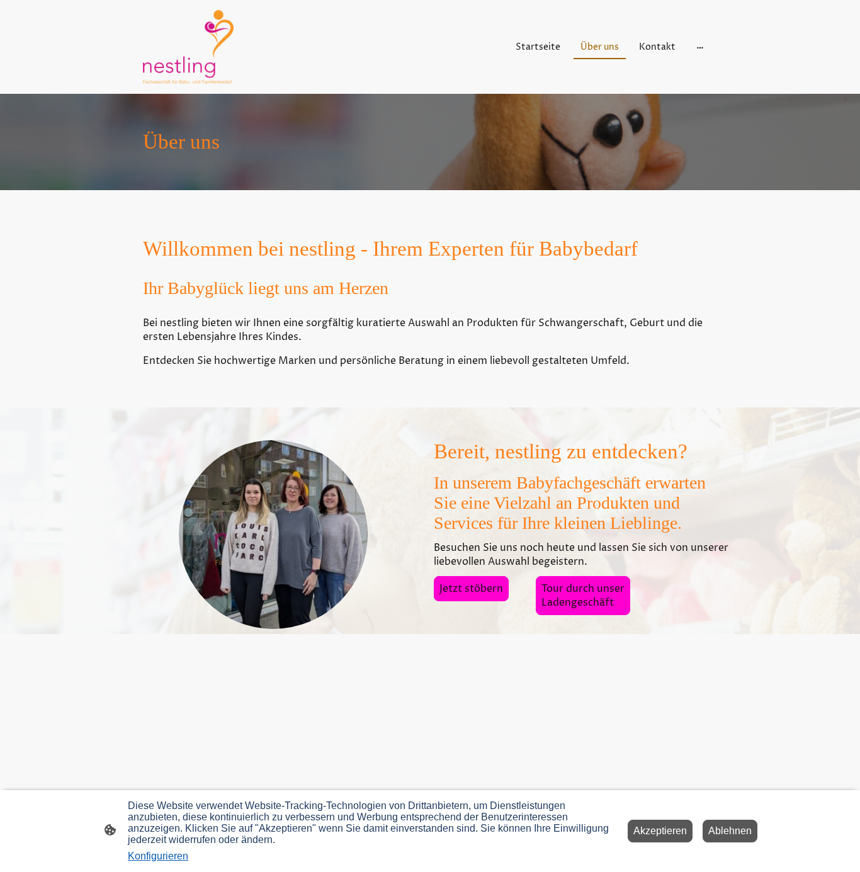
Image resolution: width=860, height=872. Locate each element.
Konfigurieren (158, 856)
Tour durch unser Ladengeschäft (583, 595)
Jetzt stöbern (471, 589)
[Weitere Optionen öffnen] (700, 47)
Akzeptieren (660, 830)
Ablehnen (730, 830)
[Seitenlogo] (188, 47)
